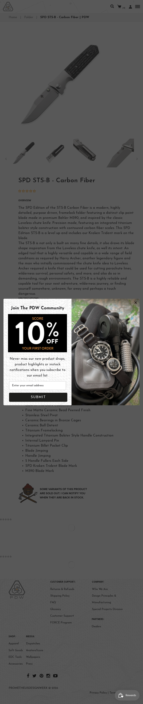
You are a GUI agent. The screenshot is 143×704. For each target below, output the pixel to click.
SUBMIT (38, 397)
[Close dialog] (135, 302)
